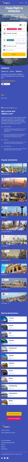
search (10, 320)
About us (3, 446)
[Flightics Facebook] (7, 458)
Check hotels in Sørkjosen (8, 81)
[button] (25, 2)
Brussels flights (5, 260)
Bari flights (3, 217)
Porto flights (4, 303)
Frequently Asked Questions (8, 442)
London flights (4, 246)
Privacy (3, 444)
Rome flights (4, 274)
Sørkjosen (19, 71)
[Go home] (6, 426)
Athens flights (4, 289)
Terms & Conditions (6, 440)
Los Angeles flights (5, 231)
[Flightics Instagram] (5, 458)
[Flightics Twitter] (2, 458)
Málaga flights (4, 203)
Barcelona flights (5, 174)
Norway (12, 71)
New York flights (5, 188)
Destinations (4, 449)
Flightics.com (4, 71)
